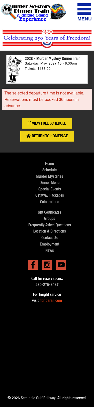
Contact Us (49, 237)
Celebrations (49, 201)
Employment (49, 244)
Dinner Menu (50, 182)
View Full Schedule (48, 123)
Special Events (49, 189)
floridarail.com (51, 300)
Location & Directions (49, 231)
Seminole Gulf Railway (38, 398)
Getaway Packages (49, 195)
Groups (49, 218)
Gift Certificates (49, 212)
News (49, 250)
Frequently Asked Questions (49, 225)
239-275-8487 (47, 284)
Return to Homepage (49, 136)
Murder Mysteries (49, 176)
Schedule (49, 169)
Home (49, 163)
